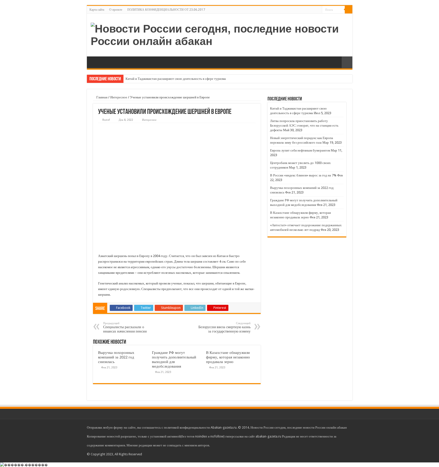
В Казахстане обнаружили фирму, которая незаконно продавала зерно (228, 357)
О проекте (115, 9)
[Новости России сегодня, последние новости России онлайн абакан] (220, 34)
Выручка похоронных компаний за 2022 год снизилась (116, 357)
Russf (106, 120)
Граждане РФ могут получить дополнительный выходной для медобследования (174, 359)
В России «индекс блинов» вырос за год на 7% (303, 175)
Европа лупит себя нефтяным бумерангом (300, 150)
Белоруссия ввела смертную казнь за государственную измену (224, 327)
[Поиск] (348, 9)
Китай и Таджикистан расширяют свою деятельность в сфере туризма (176, 79)
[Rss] (318, 10)
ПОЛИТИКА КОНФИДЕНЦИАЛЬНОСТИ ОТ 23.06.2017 (166, 9)
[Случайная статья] (347, 62)
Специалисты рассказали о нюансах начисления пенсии (125, 327)
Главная (101, 97)
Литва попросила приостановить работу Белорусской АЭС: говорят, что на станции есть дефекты (304, 125)
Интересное (118, 97)
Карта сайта (96, 9)
